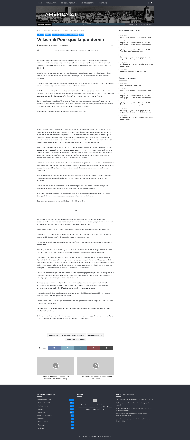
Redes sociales (43, 422)
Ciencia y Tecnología (45, 415)
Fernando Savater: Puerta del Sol (142, 399)
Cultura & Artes (51, 3)
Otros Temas (102, 3)
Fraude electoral (95, 335)
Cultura (40, 409)
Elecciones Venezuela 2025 (73, 335)
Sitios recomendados (145, 24)
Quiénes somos (131, 24)
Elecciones (55, 34)
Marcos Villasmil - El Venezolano (48, 45)
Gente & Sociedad (87, 3)
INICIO (40, 3)
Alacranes (54, 335)
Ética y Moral (63, 34)
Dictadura (48, 34)
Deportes (41, 418)
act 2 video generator (123, 419)
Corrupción (60, 30)
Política (81, 34)
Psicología (41, 425)
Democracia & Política (69, 3)
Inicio (40, 30)
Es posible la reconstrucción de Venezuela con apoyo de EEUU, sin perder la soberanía (79, 24)
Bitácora (41, 428)
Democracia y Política (49, 30)
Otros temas (42, 412)
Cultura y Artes (43, 406)
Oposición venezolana (76, 339)
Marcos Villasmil (73, 34)
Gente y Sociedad (44, 403)
